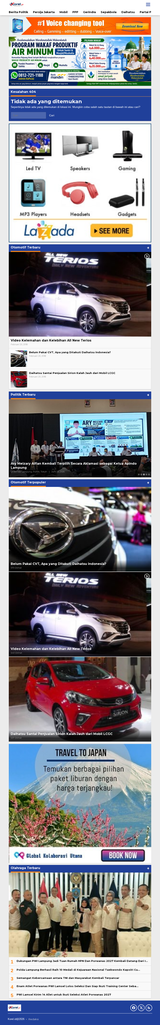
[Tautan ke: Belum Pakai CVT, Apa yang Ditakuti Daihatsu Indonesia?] (19, 358)
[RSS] (149, 1007)
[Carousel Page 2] (141, 474)
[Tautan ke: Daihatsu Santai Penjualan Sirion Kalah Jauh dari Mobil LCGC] (19, 379)
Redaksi (33, 1019)
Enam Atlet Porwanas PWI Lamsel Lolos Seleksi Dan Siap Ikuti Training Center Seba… (77, 986)
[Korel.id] (16, 4)
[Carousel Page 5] (149, 474)
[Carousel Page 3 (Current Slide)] (144, 474)
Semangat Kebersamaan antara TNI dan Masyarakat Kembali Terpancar (68, 977)
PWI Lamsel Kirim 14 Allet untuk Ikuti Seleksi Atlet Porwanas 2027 (64, 994)
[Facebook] (133, 1007)
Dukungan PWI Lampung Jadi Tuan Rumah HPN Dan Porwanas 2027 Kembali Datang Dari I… (82, 960)
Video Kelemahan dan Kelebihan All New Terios (51, 340)
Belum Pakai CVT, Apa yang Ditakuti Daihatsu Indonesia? (70, 352)
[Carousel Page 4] (146, 474)
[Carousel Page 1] (139, 474)
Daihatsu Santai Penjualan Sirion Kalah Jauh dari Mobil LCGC (72, 373)
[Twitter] (141, 1007)
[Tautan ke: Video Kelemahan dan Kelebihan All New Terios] (80, 294)
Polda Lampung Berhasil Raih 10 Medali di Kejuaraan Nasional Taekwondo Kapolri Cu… (78, 969)
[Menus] (148, 4)
